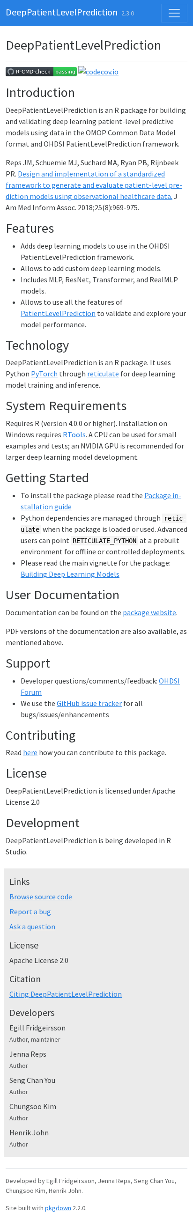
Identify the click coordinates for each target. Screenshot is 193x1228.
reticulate (103, 373)
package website (149, 612)
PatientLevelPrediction (58, 313)
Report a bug (30, 911)
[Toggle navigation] (174, 13)
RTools (74, 434)
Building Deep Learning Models (70, 574)
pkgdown (58, 1208)
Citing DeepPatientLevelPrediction (65, 994)
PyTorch (44, 373)
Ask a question (32, 926)
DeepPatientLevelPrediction (62, 12)
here (30, 752)
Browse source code (40, 896)
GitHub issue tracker (89, 703)
